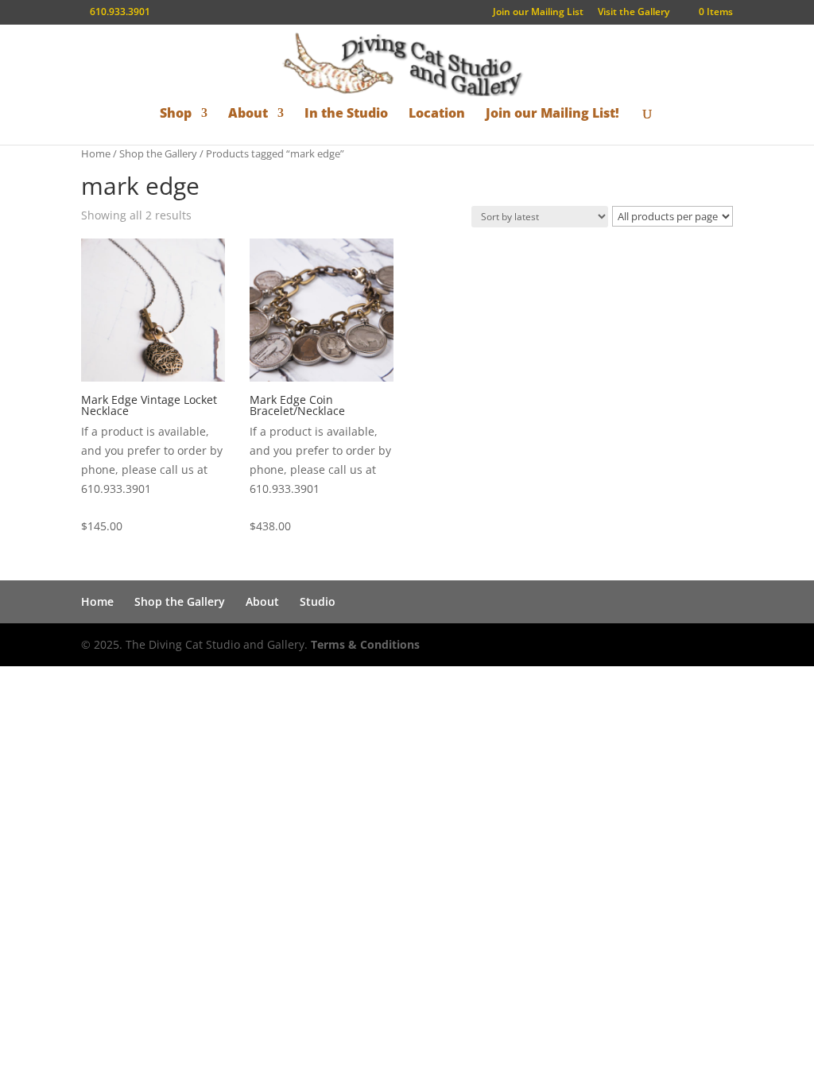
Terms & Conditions (365, 644)
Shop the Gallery (158, 153)
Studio (317, 601)
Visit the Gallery (633, 12)
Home (95, 153)
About (248, 114)
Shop (176, 114)
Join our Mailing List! (552, 114)
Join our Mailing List (538, 12)
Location (437, 114)
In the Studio (346, 114)
